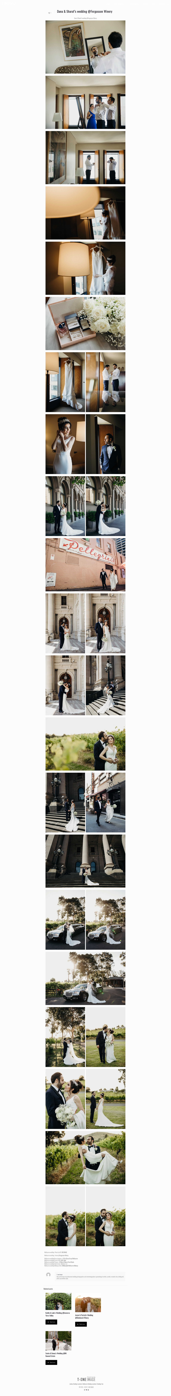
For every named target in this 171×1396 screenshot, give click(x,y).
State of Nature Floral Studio (67, 1262)
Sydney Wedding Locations (75, 1384)
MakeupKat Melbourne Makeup (70, 1266)
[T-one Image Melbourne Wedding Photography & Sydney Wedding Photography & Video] (9, 2)
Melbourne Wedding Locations (89, 1384)
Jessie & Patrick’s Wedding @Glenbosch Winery (84, 1316)
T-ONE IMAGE (64, 1252)
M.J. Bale (64, 1260)
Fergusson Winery (63, 1255)
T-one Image (59, 1274)
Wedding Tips (100, 1384)
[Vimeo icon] (86, 1390)
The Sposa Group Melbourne (71, 1258)
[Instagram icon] (88, 1390)
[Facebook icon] (84, 1390)
